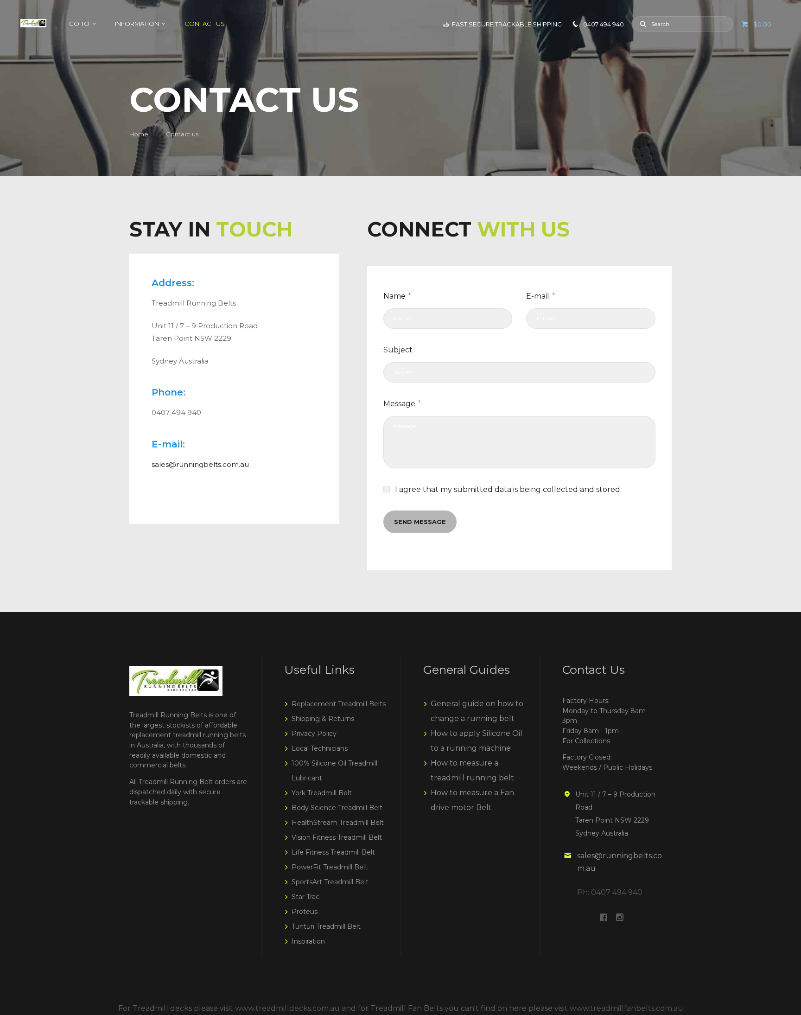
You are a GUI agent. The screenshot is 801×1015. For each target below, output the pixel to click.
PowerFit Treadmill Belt (330, 867)
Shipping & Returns (323, 719)
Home (138, 134)
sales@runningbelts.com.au (200, 464)
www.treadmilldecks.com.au (287, 1008)
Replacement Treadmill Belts (339, 704)
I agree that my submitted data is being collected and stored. (508, 489)
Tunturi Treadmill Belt (326, 926)
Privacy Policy (314, 733)
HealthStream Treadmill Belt (338, 822)
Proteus (305, 911)
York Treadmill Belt (322, 793)
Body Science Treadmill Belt (337, 808)
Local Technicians (320, 748)
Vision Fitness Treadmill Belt (337, 837)
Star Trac (305, 897)
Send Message (420, 521)
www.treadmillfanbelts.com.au (626, 1008)
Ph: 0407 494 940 (609, 892)
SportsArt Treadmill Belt (330, 882)
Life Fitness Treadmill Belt (333, 852)
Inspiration (308, 941)
